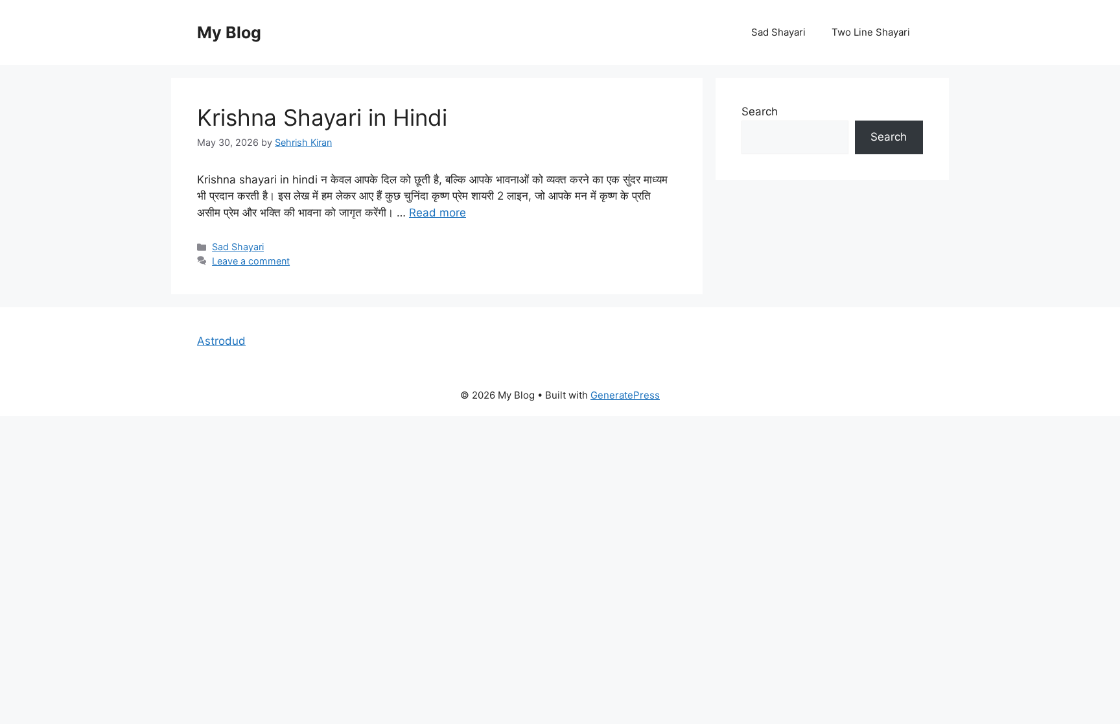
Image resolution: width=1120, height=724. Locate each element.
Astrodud (221, 340)
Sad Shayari (778, 32)
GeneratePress (625, 395)
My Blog (229, 32)
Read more (437, 212)
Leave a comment (251, 260)
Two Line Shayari (871, 32)
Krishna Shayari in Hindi (322, 117)
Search (759, 111)
